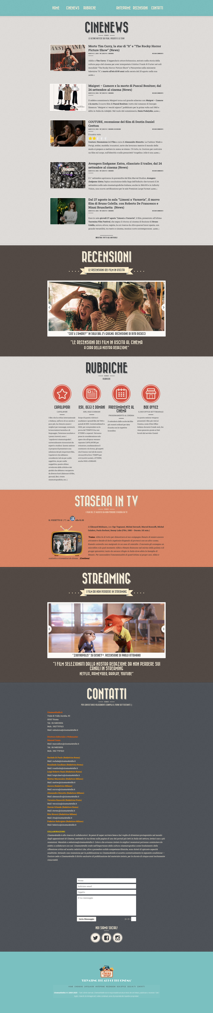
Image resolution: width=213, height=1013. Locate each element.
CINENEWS (72, 8)
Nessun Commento (157, 53)
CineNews (111, 53)
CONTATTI (157, 8)
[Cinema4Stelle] (106, 10)
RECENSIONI (140, 8)
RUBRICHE (89, 8)
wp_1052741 (103, 53)
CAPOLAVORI (89, 987)
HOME (55, 8)
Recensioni (117, 129)
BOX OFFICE (121, 987)
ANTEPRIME (123, 8)
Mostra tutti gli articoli (106, 237)
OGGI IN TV (131, 987)
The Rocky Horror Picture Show (113, 67)
